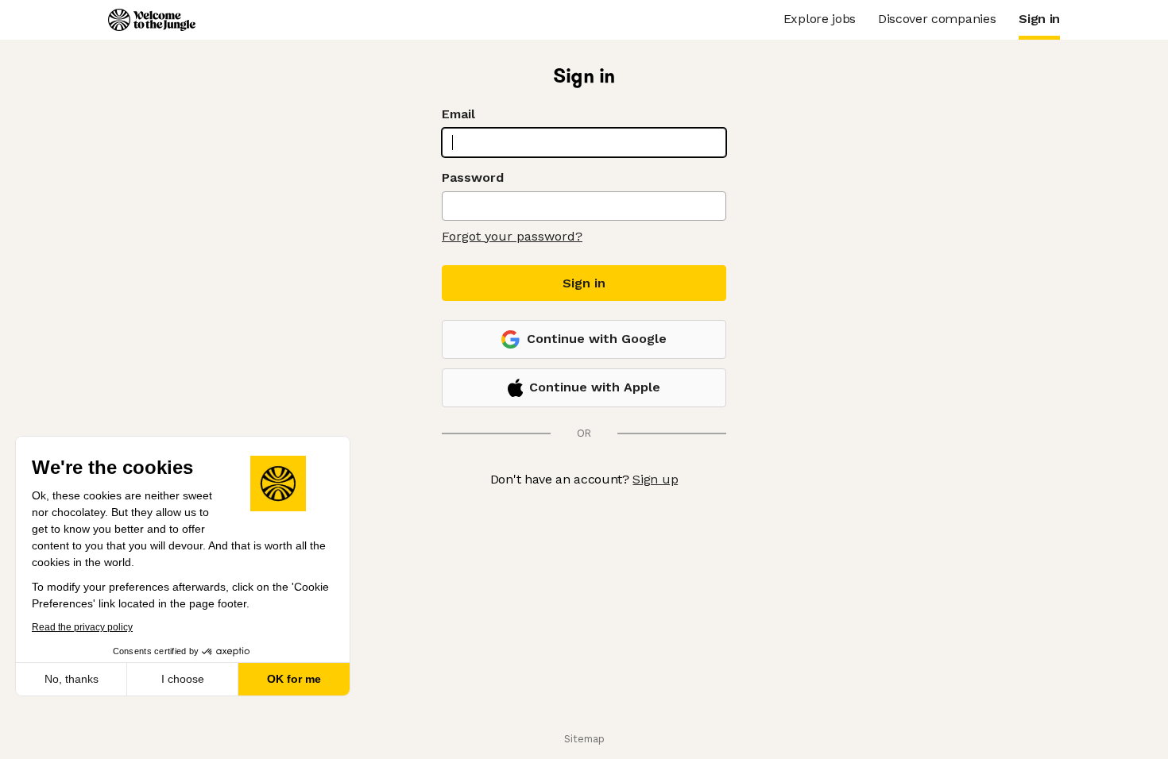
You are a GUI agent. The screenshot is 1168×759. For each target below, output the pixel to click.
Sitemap (584, 739)
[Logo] (151, 20)
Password (473, 177)
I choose (182, 678)
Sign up (655, 479)
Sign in (584, 283)
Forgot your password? (512, 236)
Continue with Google (597, 338)
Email (458, 113)
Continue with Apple (594, 387)
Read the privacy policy (82, 627)
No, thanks (71, 678)
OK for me (294, 678)
